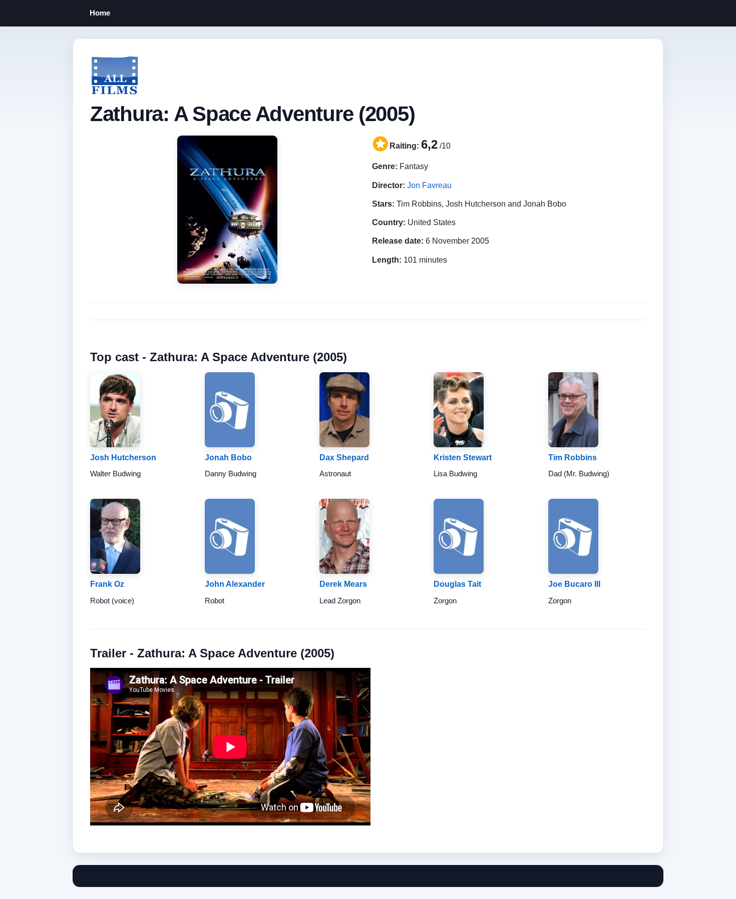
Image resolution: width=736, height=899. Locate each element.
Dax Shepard (344, 457)
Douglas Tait (457, 584)
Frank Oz (107, 584)
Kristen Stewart (463, 457)
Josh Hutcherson (123, 457)
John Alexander (235, 584)
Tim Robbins (572, 457)
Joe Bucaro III (574, 584)
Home (100, 13)
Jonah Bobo (228, 457)
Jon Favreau (429, 185)
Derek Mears (343, 584)
